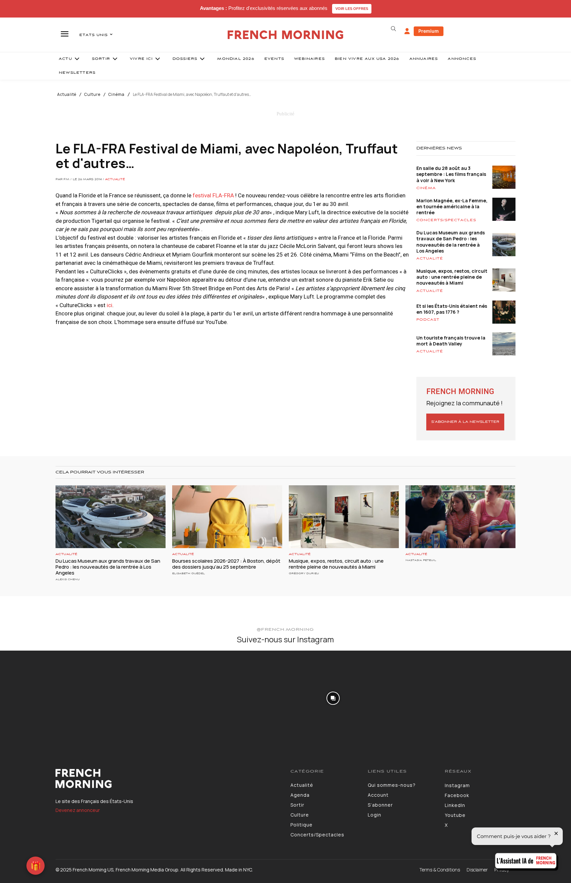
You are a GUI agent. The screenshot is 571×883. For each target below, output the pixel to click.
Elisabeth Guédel (188, 573)
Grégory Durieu (304, 573)
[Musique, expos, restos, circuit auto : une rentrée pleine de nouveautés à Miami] (344, 516)
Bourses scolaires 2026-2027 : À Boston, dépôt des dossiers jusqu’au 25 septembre (226, 563)
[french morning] (286, 34)
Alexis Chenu (68, 579)
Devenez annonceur (78, 810)
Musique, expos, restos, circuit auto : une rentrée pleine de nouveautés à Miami (451, 277)
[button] (393, 29)
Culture (92, 95)
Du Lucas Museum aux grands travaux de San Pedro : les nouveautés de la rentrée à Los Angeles (450, 241)
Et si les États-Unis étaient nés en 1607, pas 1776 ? (451, 309)
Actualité (66, 95)
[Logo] (168, 778)
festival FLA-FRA (213, 195)
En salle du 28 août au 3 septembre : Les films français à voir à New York (451, 174)
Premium (428, 31)
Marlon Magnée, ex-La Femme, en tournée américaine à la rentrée (451, 206)
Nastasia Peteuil (420, 560)
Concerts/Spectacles (446, 220)
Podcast (427, 320)
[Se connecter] (407, 31)
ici (109, 305)
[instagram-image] (47, 698)
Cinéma (116, 95)
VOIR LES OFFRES (351, 9)
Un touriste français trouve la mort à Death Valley (450, 341)
